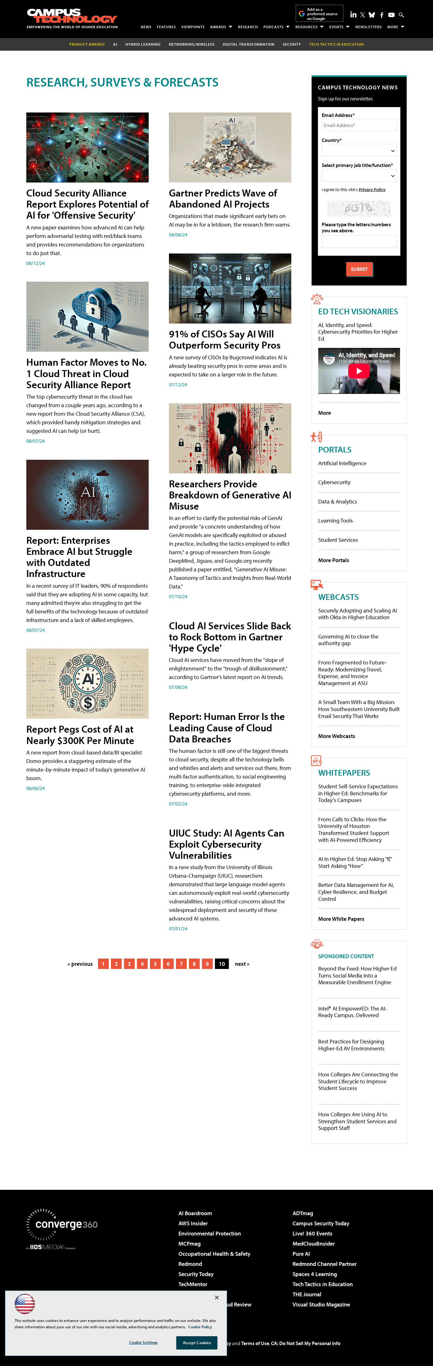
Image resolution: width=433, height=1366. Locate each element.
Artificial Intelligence (342, 463)
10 (222, 963)
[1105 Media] (64, 1282)
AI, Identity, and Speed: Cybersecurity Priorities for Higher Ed (358, 331)
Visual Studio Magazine (321, 1304)
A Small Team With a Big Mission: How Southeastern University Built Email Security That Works (359, 708)
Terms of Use (255, 1343)
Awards (218, 26)
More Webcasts (336, 736)
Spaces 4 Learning (315, 1274)
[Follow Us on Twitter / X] (362, 14)
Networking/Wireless (192, 44)
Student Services (338, 539)
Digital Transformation (249, 44)
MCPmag (189, 1243)
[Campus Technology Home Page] (72, 18)
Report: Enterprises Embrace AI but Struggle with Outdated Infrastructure (79, 557)
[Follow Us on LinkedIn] (353, 14)
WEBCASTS (338, 596)
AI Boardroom (195, 1213)
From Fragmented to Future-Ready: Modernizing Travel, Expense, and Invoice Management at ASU (352, 673)
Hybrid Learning (143, 44)
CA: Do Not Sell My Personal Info (305, 1343)
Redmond (190, 1263)
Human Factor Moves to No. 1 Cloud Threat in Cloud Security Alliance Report (86, 373)
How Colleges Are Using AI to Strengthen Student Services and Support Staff (357, 1121)
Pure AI (301, 1253)
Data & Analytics (337, 501)
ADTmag (303, 1213)
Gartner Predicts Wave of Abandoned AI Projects (223, 198)
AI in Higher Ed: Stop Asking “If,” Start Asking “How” (354, 862)
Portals (335, 449)
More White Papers (341, 918)
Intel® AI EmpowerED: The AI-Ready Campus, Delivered (352, 1012)
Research (248, 26)
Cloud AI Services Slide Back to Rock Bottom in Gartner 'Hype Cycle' (230, 636)
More (392, 26)
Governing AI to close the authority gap (348, 640)
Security (292, 44)
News (146, 26)
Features (166, 26)
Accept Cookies (197, 1342)
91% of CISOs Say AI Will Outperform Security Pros (225, 339)
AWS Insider (193, 1223)
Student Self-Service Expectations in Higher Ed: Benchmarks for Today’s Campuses (358, 793)
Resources (306, 26)
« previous (80, 963)
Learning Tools (335, 520)
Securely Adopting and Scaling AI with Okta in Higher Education (357, 614)
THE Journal (307, 1294)
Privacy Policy (372, 189)
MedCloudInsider (314, 1243)
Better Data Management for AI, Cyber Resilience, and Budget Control (356, 891)
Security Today (196, 1274)
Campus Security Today (321, 1223)
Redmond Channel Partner (325, 1263)
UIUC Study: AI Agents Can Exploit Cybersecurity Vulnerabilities (226, 843)
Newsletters (368, 26)
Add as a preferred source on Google (322, 14)
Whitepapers (344, 772)
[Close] (217, 1298)
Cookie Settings (143, 1342)
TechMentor (192, 1284)
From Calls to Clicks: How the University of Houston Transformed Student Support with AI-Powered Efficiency (353, 829)
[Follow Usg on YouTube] (391, 15)
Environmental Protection (209, 1233)
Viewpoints (193, 26)
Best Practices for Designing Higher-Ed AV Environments (351, 1045)
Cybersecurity (334, 482)
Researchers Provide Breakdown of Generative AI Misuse (230, 494)
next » (242, 963)
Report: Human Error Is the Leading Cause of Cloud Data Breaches (227, 727)
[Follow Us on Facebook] (382, 15)
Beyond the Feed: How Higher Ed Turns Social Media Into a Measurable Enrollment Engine (357, 975)
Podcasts (273, 26)
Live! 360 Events (313, 1233)
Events (336, 26)
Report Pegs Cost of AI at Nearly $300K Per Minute (80, 734)
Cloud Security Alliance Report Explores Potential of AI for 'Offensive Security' (87, 203)
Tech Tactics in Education (323, 1284)
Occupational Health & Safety (214, 1253)
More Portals (333, 560)
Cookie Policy (200, 1326)
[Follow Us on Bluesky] (372, 15)
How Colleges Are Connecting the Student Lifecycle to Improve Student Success (358, 1081)
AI (115, 44)
